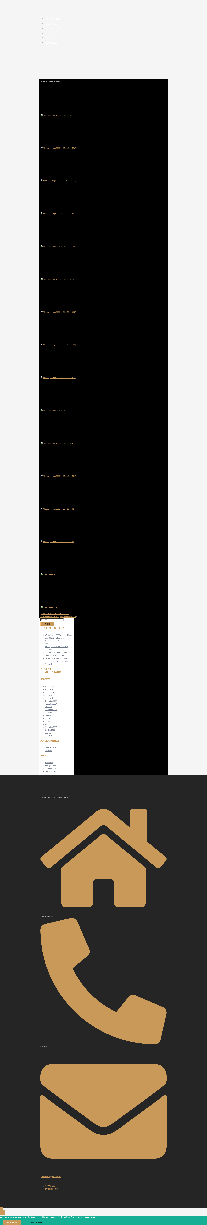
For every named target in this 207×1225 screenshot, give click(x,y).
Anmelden (49, 763)
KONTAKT (51, 42)
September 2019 (51, 733)
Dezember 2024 (51, 701)
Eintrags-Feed (50, 766)
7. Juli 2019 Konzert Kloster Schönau (55, 614)
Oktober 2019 (50, 730)
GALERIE (50, 37)
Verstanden (12, 1222)
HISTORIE (51, 23)
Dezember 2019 (51, 727)
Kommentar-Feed (51, 768)
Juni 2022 (48, 718)
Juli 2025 (48, 695)
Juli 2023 (48, 713)
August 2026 (49, 686)
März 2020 (49, 724)
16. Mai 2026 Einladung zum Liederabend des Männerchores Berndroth (57, 661)
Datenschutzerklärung (33, 1222)
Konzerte (48, 751)
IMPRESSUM (50, 1186)
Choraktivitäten (50, 748)
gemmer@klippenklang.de (50, 1177)
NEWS (48, 33)
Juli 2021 (48, 721)
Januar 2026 (49, 692)
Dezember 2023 (51, 710)
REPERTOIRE (53, 28)
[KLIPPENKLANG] (45, 10)
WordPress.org (50, 771)
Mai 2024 (48, 707)
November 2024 (51, 704)
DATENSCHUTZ (51, 1189)
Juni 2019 (48, 736)
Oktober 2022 (50, 715)
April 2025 (49, 698)
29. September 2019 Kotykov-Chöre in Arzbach (58, 617)
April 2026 (49, 689)
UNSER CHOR (53, 18)
